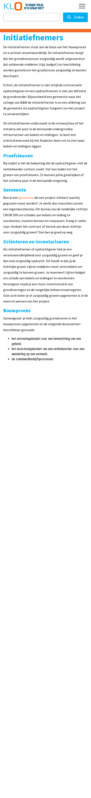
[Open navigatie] (82, 6)
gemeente (26, 197)
